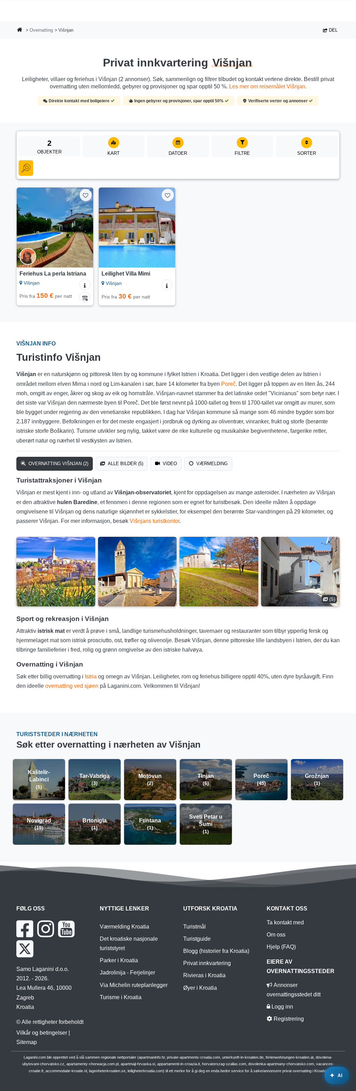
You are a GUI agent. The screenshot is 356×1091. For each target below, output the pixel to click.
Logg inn (281, 1007)
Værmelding (211, 463)
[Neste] (84, 228)
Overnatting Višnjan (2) (57, 463)
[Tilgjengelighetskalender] (84, 297)
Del (332, 30)
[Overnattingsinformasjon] (84, 284)
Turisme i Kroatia (120, 997)
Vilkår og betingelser (41, 1033)
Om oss (276, 935)
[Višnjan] (55, 571)
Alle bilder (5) (124, 463)
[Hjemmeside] (20, 30)
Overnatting (41, 30)
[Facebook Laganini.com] (24, 929)
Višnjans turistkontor (154, 521)
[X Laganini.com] (24, 948)
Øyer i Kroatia (200, 988)
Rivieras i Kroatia (204, 975)
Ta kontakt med (285, 922)
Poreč (228, 384)
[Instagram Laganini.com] (45, 929)
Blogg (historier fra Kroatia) (216, 951)
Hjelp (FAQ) (281, 947)
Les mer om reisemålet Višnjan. (268, 86)
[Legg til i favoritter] (86, 195)
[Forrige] (25, 228)
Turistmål (194, 927)
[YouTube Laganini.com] (66, 929)
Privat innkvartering (207, 963)
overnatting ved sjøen (71, 686)
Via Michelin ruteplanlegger (134, 985)
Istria (91, 676)
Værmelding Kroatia (124, 927)
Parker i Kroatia (119, 960)
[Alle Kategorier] (25, 168)
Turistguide (197, 939)
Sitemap (26, 1042)
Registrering (288, 1019)
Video (169, 463)
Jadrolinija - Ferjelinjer (127, 972)
